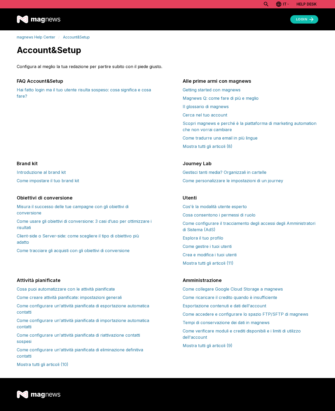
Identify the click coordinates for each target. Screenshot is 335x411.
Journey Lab (197, 163)
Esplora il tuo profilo (203, 238)
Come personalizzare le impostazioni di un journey (233, 180)
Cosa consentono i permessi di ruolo (219, 215)
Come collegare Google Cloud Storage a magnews (233, 289)
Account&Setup (76, 37)
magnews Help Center (36, 37)
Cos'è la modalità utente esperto (215, 206)
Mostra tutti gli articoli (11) (208, 263)
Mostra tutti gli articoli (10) (42, 364)
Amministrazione (202, 280)
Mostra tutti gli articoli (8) (207, 146)
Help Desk (307, 4)
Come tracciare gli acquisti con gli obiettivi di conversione (73, 250)
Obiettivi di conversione (44, 198)
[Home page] (38, 19)
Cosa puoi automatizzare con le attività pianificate (66, 289)
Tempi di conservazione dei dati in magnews (226, 322)
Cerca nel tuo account (205, 115)
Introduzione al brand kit (41, 172)
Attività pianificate (38, 280)
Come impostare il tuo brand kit (48, 180)
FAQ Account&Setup (40, 81)
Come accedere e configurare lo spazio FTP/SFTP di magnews (245, 314)
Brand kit (27, 163)
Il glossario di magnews (206, 106)
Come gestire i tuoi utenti (207, 246)
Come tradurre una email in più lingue (220, 138)
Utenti (190, 198)
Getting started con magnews (212, 89)
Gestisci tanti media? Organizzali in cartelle (224, 172)
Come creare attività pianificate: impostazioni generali (69, 297)
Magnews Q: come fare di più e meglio (221, 98)
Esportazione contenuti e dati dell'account (224, 305)
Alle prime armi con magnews (217, 81)
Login (302, 19)
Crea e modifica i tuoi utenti (210, 254)
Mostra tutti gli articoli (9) (207, 345)
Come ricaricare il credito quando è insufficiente (230, 297)
